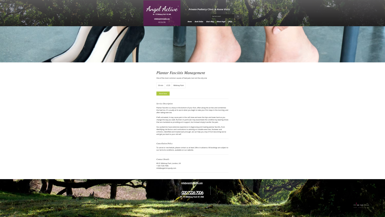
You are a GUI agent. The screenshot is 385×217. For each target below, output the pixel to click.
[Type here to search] (238, 16)
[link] (163, 94)
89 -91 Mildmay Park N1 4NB (192, 196)
